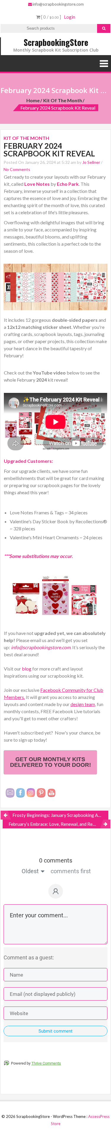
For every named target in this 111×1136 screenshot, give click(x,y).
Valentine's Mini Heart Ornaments (44, 537)
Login (69, 17)
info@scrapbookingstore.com (58, 4)
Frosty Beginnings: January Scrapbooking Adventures (60, 815)
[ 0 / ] (50, 17)
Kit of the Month (62, 100)
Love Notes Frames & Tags (37, 512)
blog (27, 668)
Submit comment (55, 1031)
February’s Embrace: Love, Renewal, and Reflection (58, 824)
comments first (71, 871)
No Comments (17, 169)
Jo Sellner (91, 162)
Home (33, 100)
